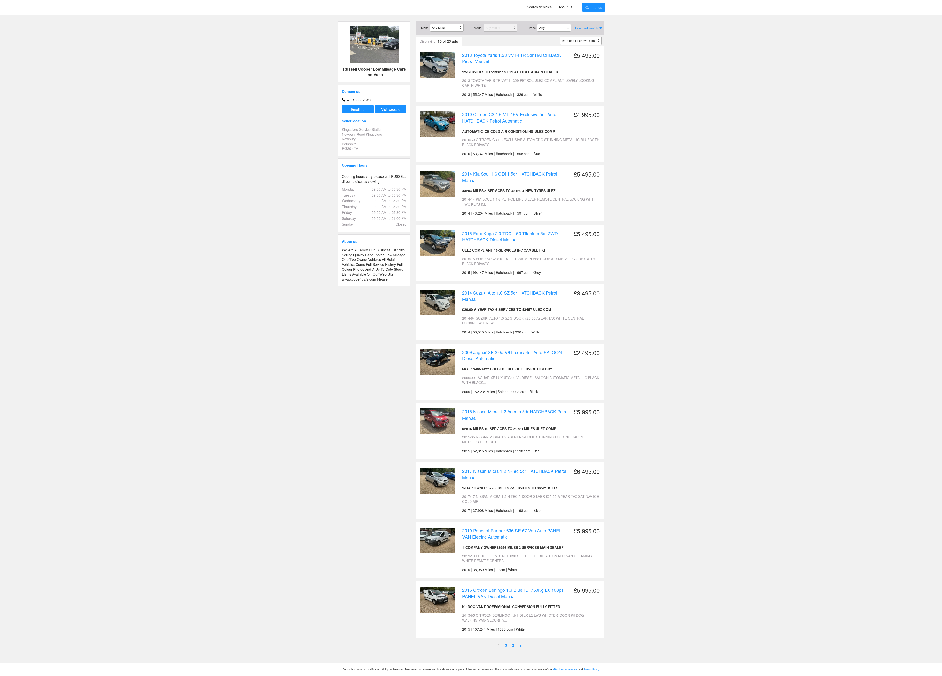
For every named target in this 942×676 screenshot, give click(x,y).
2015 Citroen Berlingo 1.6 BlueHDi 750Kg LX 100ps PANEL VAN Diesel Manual (512, 593)
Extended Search (586, 28)
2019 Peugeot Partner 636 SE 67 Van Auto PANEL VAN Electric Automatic (512, 533)
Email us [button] (357, 109)
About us (565, 6)
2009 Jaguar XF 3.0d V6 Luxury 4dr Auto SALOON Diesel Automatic (512, 355)
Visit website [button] (390, 109)
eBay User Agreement (565, 669)
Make (425, 28)
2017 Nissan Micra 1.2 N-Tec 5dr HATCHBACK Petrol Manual (514, 474)
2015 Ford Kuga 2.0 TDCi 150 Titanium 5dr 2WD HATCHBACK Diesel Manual (510, 236)
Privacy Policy (591, 669)
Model (478, 28)
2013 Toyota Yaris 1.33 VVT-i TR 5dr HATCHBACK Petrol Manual (511, 58)
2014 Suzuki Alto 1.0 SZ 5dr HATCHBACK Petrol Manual (509, 295)
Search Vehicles (539, 6)
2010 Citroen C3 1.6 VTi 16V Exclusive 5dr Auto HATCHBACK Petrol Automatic (509, 117)
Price (532, 28)
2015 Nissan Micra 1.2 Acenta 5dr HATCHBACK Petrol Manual (515, 414)
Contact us (593, 7)
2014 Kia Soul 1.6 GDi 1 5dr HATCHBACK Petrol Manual (509, 177)
